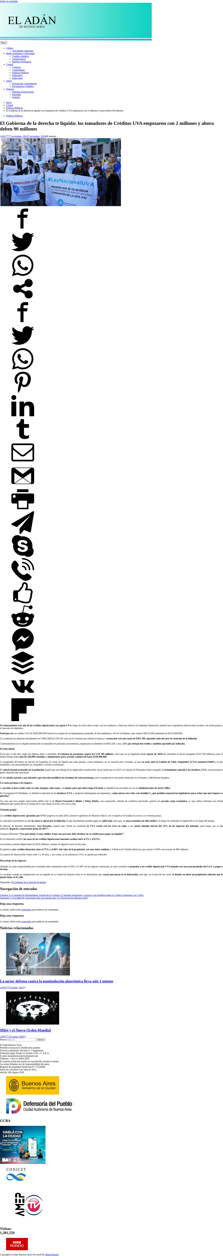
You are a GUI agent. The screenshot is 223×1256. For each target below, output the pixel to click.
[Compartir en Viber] (23, 580)
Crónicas (16, 67)
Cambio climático (20, 56)
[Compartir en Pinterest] (23, 393)
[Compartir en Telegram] (23, 533)
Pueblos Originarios (21, 61)
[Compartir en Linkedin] (23, 416)
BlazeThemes (51, 1254)
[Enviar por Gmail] (23, 486)
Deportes (16, 94)
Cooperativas (18, 70)
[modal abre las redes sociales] (23, 299)
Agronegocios (19, 59)
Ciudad (9, 64)
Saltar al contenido (9, 1)
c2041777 (5, 136)
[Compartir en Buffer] (23, 673)
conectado (26, 909)
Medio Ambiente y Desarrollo (20, 53)
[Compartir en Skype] (23, 556)
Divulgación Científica (23, 86)
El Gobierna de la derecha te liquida (29, 882)
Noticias (10, 89)
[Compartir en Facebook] (23, 229)
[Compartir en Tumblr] (23, 439)
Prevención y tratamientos (24, 83)
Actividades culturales (22, 51)
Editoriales (17, 75)
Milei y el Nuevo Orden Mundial (25, 1030)
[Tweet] (23, 252)
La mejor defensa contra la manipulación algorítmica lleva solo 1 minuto (56, 981)
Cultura (9, 48)
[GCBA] (23, 1163)
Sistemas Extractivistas (23, 92)
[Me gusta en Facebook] (23, 603)
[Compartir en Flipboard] (23, 720)
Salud (9, 81)
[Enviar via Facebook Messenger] (23, 650)
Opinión (16, 97)
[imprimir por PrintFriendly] (23, 509)
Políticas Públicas (20, 72)
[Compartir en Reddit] (23, 626)
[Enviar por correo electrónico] (23, 463)
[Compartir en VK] (23, 697)
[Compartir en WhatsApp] (23, 276)
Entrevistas (17, 78)
